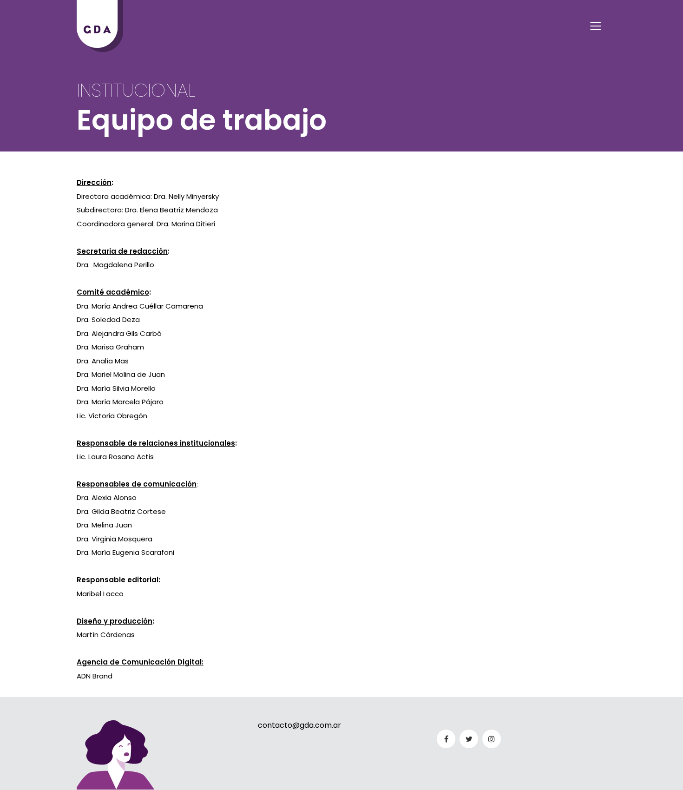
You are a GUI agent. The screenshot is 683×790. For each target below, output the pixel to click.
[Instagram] (491, 739)
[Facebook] (446, 739)
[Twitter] (469, 739)
